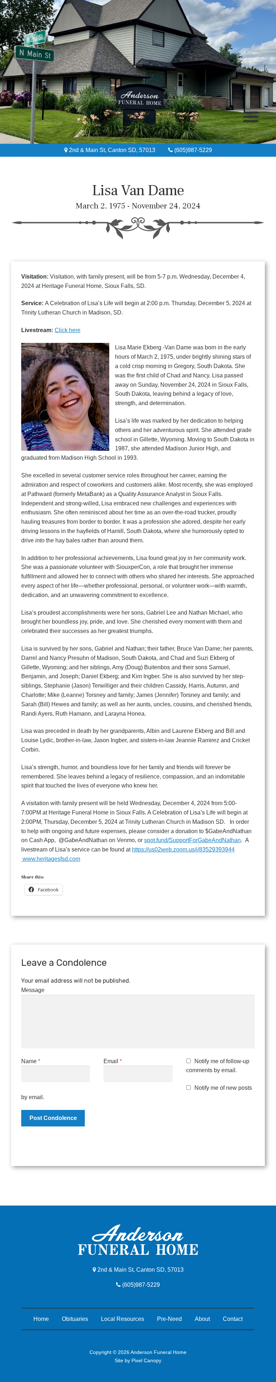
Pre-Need (169, 1319)
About (202, 1319)
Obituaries (75, 1319)
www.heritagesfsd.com (50, 859)
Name (30, 1061)
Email (113, 1061)
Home (41, 1319)
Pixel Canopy (146, 1360)
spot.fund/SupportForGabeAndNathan (192, 840)
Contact (233, 1319)
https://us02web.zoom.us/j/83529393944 (183, 849)
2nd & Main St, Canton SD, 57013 (111, 150)
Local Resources (122, 1319)
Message (33, 990)
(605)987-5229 (192, 150)
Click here (67, 330)
